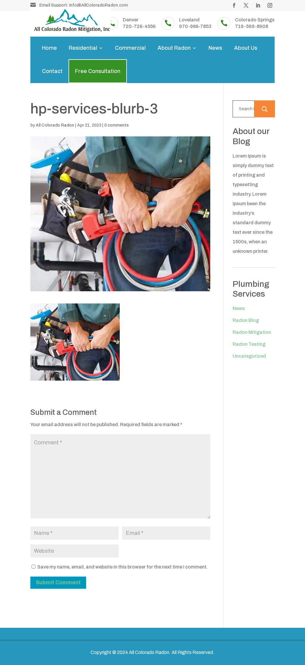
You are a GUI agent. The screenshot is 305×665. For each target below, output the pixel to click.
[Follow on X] (246, 5)
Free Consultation (97, 71)
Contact (52, 71)
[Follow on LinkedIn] (258, 5)
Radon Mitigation (252, 332)
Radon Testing (249, 344)
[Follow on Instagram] (270, 5)
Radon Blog (246, 320)
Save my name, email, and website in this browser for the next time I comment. (122, 566)
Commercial (130, 48)
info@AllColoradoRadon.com (98, 5)
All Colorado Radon (55, 125)
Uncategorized (249, 356)
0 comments (116, 125)
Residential (83, 48)
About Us (245, 48)
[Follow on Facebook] (234, 5)
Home (49, 48)
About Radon (174, 48)
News (215, 48)
